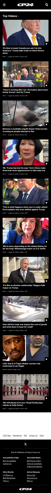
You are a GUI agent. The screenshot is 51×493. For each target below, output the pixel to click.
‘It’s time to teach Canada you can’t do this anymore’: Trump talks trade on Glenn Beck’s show (23, 50)
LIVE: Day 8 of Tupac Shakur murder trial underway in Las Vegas (21, 364)
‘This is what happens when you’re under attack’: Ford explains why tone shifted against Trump (25, 208)
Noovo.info (31, 475)
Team (41, 435)
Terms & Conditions (34, 464)
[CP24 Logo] (25, 4)
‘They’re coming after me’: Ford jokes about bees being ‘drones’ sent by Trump (25, 91)
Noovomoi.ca (32, 478)
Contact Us (33, 435)
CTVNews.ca (8, 475)
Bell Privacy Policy (34, 461)
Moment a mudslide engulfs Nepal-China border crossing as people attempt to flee (25, 130)
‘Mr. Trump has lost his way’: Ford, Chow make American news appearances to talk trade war (24, 169)
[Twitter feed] (25, 444)
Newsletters (17, 435)
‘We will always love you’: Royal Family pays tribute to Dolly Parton (23, 403)
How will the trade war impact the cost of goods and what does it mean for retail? (25, 325)
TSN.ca (6, 481)
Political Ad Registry (34, 467)
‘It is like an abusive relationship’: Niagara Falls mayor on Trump (24, 286)
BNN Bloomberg (9, 478)
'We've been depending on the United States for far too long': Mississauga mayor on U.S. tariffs (25, 247)
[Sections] (4, 4)
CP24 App (7, 435)
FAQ (25, 435)
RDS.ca (30, 481)
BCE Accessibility (9, 461)
